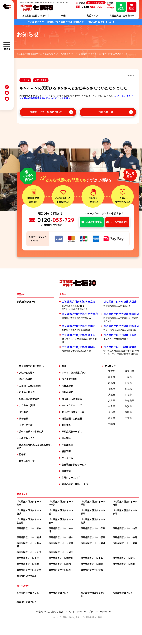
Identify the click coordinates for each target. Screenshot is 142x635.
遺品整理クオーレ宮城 (92, 570)
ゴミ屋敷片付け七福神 (92, 617)
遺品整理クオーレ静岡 (124, 564)
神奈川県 (129, 371)
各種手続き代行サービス (74, 464)
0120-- (93, 6)
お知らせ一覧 (105, 112)
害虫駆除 (66, 438)
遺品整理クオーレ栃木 (60, 564)
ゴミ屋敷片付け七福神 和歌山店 (121, 314)
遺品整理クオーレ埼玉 (124, 558)
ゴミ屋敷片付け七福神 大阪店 (120, 301)
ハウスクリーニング (72, 405)
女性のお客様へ (27, 372)
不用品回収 (67, 392)
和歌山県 (129, 400)
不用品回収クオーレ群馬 (93, 537)
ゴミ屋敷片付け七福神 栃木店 (78, 326)
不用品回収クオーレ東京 (29, 528)
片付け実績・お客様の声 (122, 15)
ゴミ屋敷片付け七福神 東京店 (78, 301)
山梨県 (128, 383)
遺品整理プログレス (59, 593)
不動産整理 (67, 445)
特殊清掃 (66, 471)
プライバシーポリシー (99, 612)
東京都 (111, 371)
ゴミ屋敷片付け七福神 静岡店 (78, 347)
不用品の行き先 (27, 392)
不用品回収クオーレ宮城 (93, 543)
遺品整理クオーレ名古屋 (29, 570)
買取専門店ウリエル (27, 576)
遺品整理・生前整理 (72, 418)
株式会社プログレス (27, 602)
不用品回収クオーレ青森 (125, 543)
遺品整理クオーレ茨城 (28, 564)
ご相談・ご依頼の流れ (30, 386)
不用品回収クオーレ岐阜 (61, 543)
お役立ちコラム (27, 438)
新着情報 (23, 418)
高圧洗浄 (66, 425)
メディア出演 (40, 80)
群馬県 (111, 383)
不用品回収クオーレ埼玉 (125, 528)
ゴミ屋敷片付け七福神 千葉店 (120, 335)
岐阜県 (111, 418)
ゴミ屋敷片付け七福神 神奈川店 (121, 326)
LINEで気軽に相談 (120, 8)
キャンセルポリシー (76, 612)
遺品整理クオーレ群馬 (92, 564)
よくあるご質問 (27, 405)
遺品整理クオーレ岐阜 (60, 570)
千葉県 (128, 377)
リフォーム (67, 458)
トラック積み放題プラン (74, 372)
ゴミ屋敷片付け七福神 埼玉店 (78, 335)
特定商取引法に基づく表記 (49, 612)
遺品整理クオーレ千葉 (92, 558)
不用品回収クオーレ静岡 (125, 537)
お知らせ (25, 80)
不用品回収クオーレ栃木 (61, 537)
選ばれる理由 (25, 379)
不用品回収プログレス (28, 593)
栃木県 (111, 389)
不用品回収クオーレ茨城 (29, 537)
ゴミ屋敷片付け (69, 379)
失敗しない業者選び (29, 399)
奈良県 (111, 406)
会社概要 (82, 3)
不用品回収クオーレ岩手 (61, 552)
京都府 (128, 394)
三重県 (128, 418)
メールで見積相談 (131, 8)
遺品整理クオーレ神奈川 (61, 558)
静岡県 (128, 412)
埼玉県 (111, 377)
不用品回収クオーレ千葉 (93, 528)
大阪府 (111, 394)
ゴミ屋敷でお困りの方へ (34, 15)
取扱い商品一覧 (27, 461)
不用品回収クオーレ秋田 (29, 552)
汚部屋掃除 (67, 386)
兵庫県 (111, 400)
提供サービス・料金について (46, 112)
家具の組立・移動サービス (75, 484)
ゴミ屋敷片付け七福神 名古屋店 (80, 314)
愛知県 (111, 412)
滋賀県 (128, 406)
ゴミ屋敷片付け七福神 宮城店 (120, 347)
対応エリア (92, 15)
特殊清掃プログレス (123, 593)
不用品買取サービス (72, 431)
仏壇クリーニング (71, 477)
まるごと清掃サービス (73, 412)
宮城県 (111, 424)
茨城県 (128, 389)
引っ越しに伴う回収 (72, 399)
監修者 (22, 454)
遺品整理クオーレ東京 (28, 558)
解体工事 (66, 451)
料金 (63, 15)
